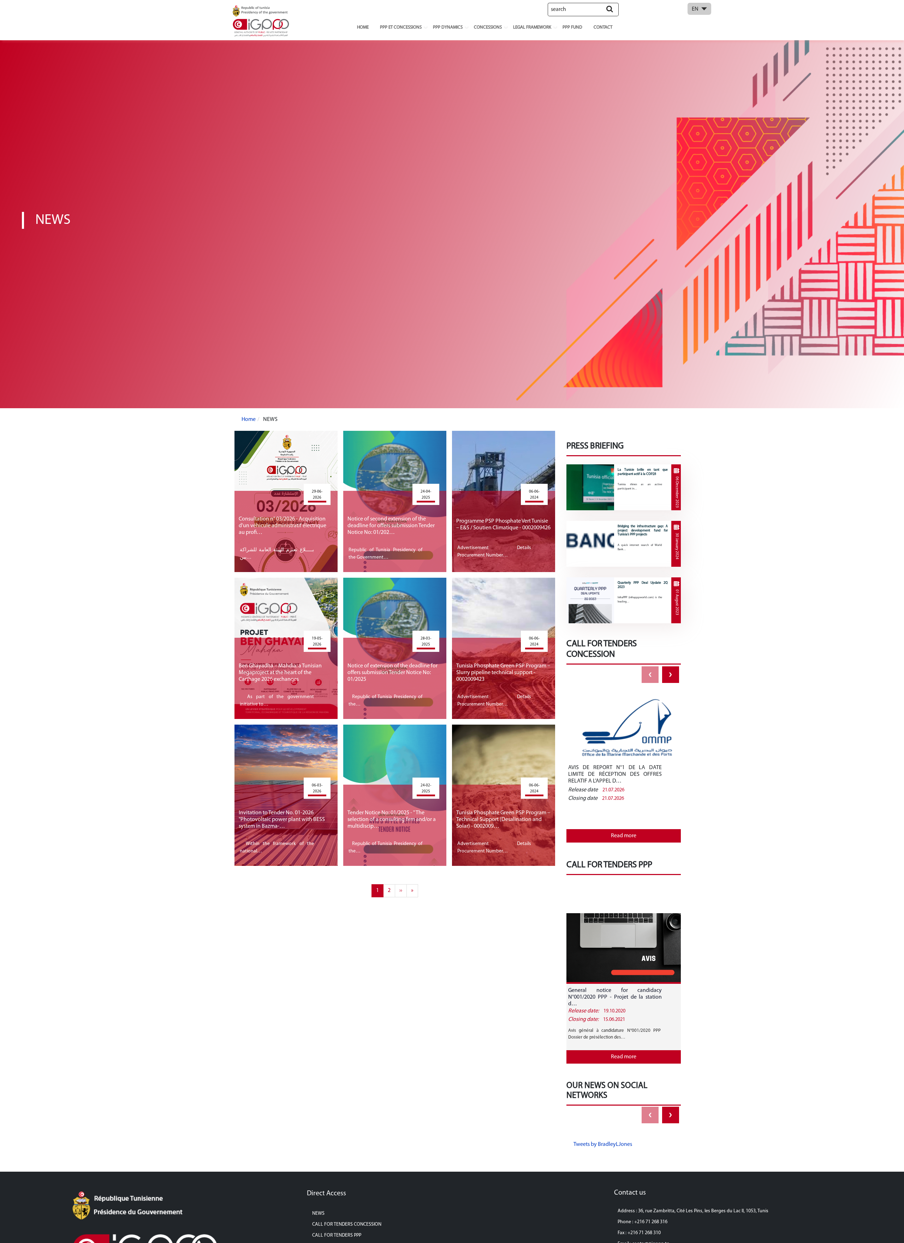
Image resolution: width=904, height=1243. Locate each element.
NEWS (318, 1213)
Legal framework (532, 27)
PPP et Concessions (401, 27)
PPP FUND (572, 27)
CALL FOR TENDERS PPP (336, 1235)
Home (363, 27)
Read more (623, 836)
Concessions (488, 27)
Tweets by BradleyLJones (602, 1144)
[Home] (261, 20)
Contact (603, 27)
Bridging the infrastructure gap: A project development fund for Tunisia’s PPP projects (643, 530)
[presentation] (650, 674)
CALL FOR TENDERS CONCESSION (346, 1224)
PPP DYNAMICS (448, 27)
